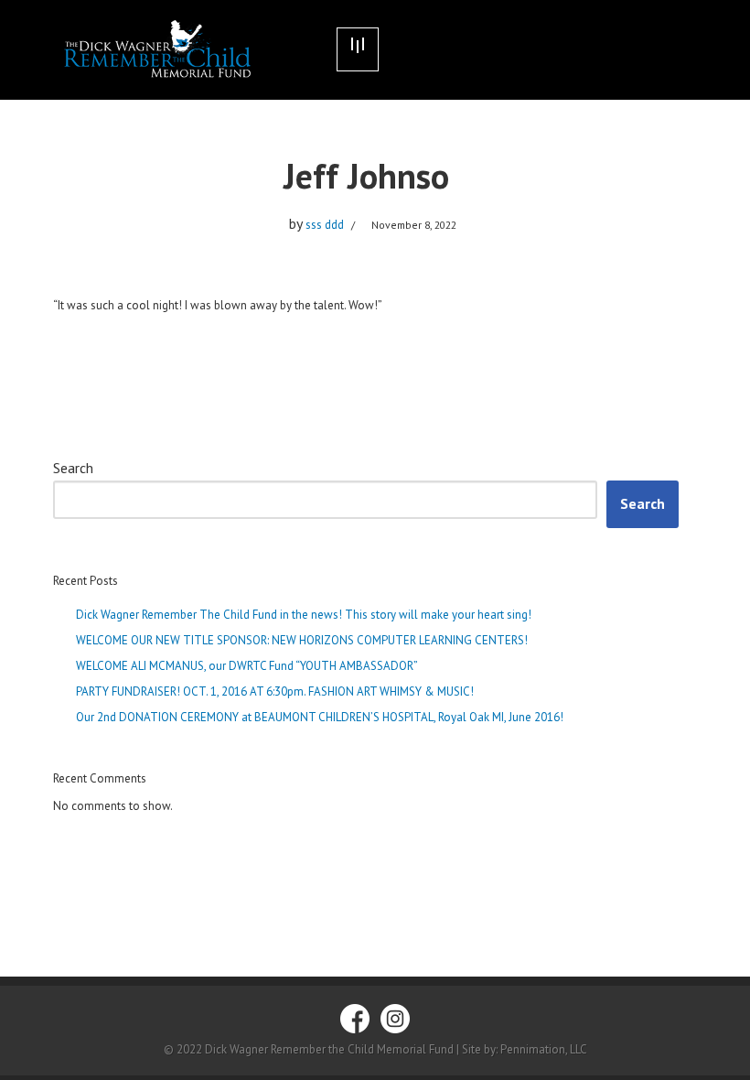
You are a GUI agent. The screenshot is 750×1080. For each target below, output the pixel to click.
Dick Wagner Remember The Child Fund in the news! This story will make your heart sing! (303, 614)
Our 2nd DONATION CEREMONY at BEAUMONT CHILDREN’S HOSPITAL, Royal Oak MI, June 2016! (319, 717)
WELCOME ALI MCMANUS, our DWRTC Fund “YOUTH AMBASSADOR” (247, 666)
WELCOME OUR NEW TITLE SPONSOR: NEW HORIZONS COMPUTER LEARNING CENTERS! (302, 640)
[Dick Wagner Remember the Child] (181, 50)
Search (73, 467)
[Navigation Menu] (358, 49)
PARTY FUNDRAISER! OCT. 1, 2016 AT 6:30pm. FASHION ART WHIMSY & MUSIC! (275, 691)
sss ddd (324, 224)
